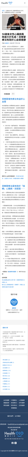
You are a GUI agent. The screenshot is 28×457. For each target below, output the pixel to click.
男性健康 (5, 360)
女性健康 (5, 389)
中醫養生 (5, 384)
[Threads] (15, 443)
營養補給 (5, 370)
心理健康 (5, 381)
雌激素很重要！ (12, 271)
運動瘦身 (5, 378)
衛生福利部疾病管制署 (14, 427)
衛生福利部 (14, 430)
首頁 (3, 11)
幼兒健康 (5, 368)
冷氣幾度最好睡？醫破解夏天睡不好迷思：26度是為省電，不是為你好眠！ (14, 332)
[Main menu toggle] (25, 3)
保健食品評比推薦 (7, 362)
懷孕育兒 (5, 376)
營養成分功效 (6, 365)
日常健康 (5, 373)
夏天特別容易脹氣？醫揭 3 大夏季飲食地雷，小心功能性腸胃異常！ (14, 349)
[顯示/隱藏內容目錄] (12, 94)
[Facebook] (12, 443)
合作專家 (18, 416)
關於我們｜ (11, 416)
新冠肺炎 (5, 386)
